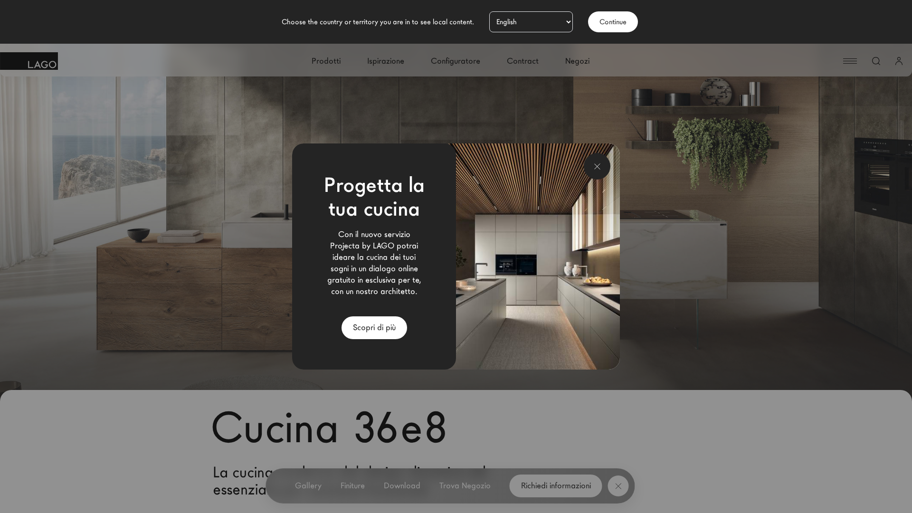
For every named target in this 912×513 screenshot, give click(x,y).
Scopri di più (374, 327)
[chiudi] (597, 166)
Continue (613, 22)
